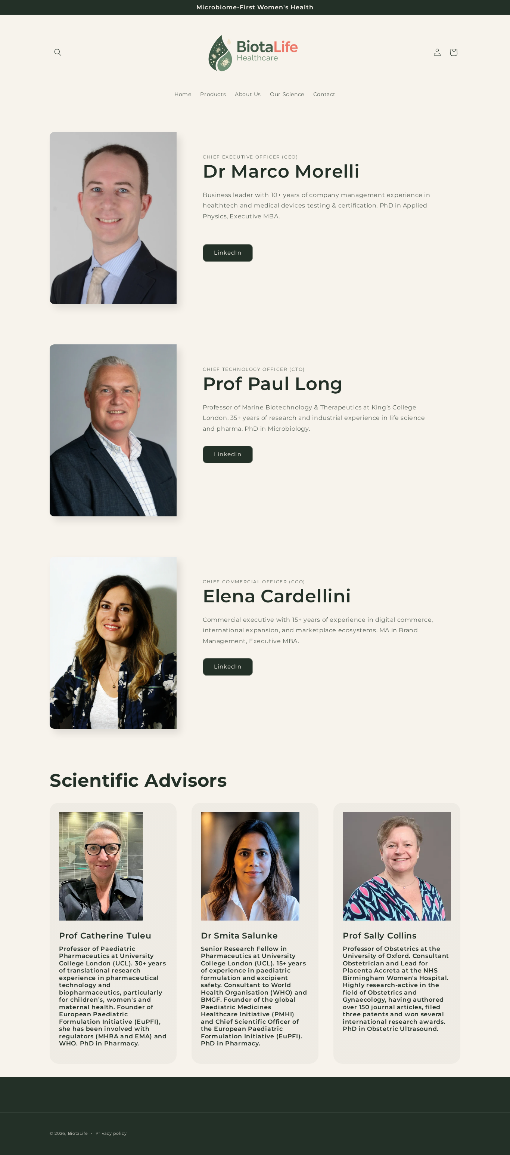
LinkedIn (228, 252)
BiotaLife (78, 1133)
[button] (58, 52)
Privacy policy (111, 1133)
